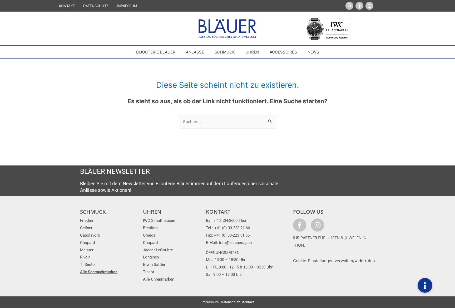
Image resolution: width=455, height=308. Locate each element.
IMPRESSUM (127, 6)
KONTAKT (67, 6)
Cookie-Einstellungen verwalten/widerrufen (334, 260)
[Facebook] (359, 6)
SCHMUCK (93, 211)
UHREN (152, 211)
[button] (425, 285)
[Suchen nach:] (227, 121)
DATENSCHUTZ (95, 6)
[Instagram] (369, 6)
